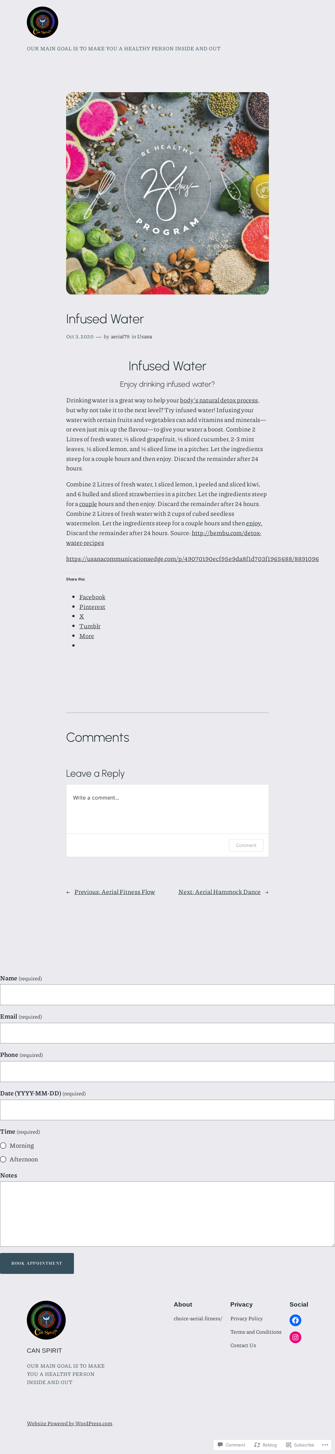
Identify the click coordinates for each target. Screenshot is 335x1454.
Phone (21, 1054)
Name (21, 977)
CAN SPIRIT (44, 1350)
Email (21, 1016)
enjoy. (254, 522)
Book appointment (36, 1263)
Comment (246, 845)
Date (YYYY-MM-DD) (43, 1093)
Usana (144, 336)
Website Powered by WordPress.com (69, 1423)
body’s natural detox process (219, 400)
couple (88, 503)
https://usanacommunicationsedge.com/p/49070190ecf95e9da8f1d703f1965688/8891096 (192, 558)
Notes (8, 1175)
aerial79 (120, 336)
